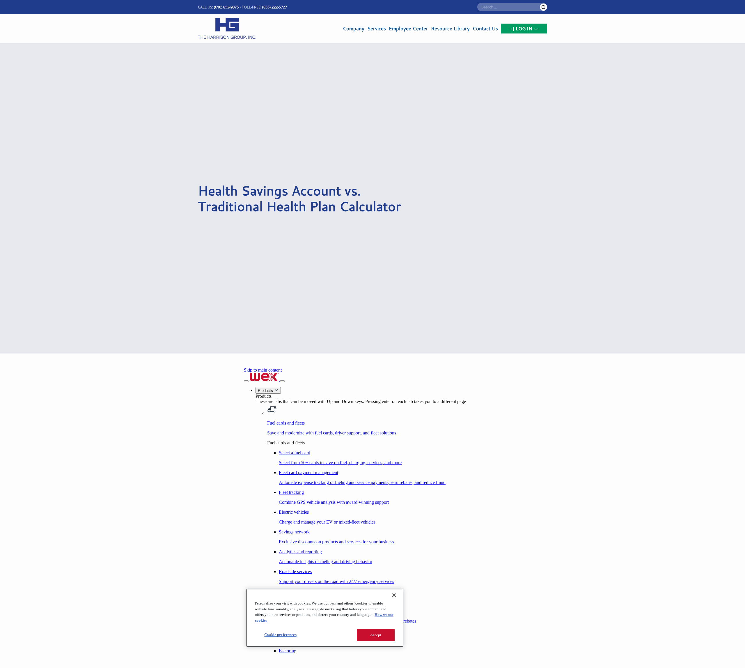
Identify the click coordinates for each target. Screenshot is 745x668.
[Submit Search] (543, 7)
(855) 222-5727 (274, 7)
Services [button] (376, 28)
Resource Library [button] (450, 28)
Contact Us (485, 28)
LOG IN (524, 28)
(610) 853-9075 (226, 7)
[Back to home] (227, 28)
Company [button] (353, 28)
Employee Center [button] (408, 28)
